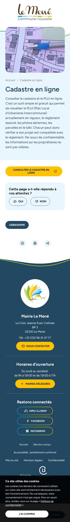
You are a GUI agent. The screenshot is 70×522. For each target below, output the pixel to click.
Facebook (38, 421)
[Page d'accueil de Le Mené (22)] (35, 12)
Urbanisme (17, 224)
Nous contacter (37, 346)
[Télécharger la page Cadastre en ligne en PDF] (22, 243)
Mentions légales (33, 460)
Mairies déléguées (37, 383)
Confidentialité (56, 460)
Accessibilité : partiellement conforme (35, 452)
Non (43, 201)
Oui (20, 201)
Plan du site (12, 460)
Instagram (38, 431)
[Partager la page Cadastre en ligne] (47, 243)
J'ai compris (27, 513)
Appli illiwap (37, 410)
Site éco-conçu (42, 444)
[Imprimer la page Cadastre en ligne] (35, 243)
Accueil (10, 80)
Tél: (35, 337)
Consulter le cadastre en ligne (31, 171)
